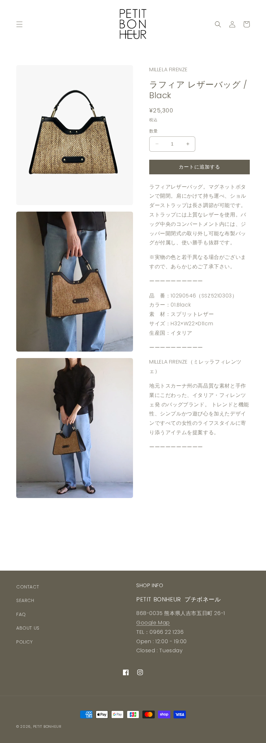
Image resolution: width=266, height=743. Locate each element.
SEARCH (25, 600)
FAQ (21, 614)
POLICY (24, 642)
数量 (153, 131)
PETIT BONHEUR (47, 726)
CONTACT (27, 587)
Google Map (153, 622)
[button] (19, 24)
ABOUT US (28, 628)
